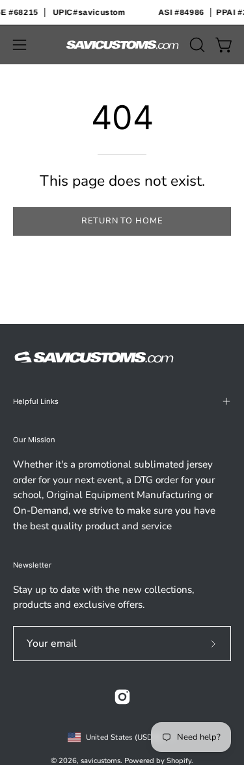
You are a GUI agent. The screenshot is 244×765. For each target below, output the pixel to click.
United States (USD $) (124, 737)
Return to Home (122, 221)
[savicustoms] (122, 45)
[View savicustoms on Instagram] (122, 697)
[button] (196, 45)
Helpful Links (36, 401)
